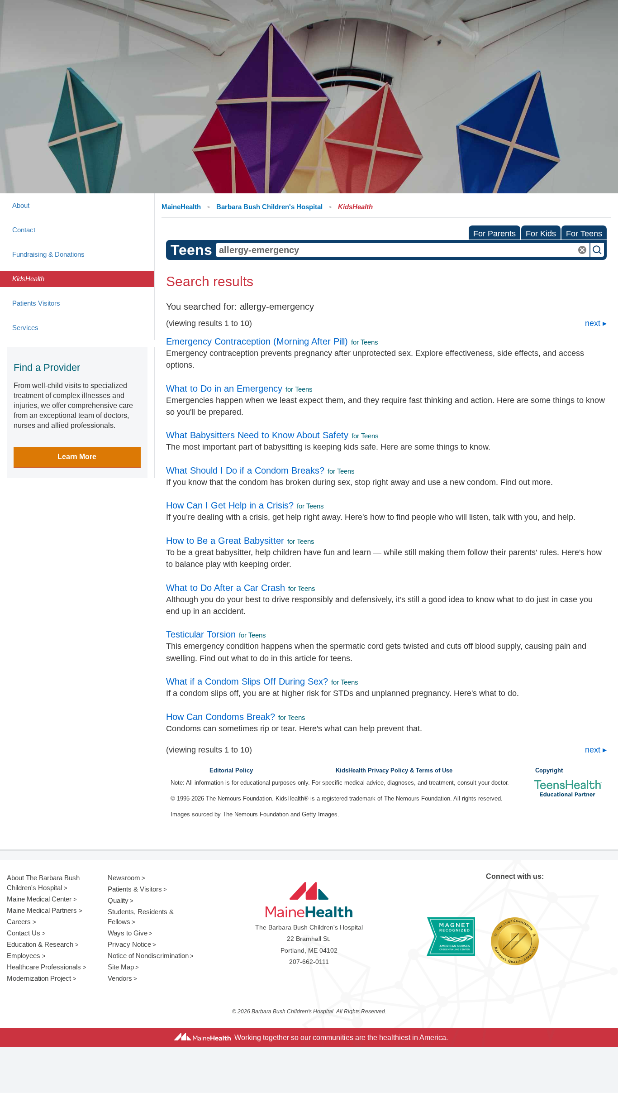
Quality (118, 900)
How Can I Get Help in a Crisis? (230, 505)
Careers (19, 921)
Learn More (76, 456)
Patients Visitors (36, 303)
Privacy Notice (129, 944)
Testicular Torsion (201, 634)
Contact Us (23, 933)
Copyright (549, 770)
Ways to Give (127, 933)
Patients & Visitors (135, 889)
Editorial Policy (231, 770)
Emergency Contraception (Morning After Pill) (257, 341)
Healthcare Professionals (44, 967)
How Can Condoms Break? (220, 717)
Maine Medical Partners (42, 910)
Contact (23, 230)
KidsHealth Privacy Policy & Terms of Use (394, 770)
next (592, 323)
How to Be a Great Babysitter (225, 541)
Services (25, 327)
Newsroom (124, 878)
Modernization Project (39, 978)
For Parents (494, 233)
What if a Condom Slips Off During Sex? (247, 681)
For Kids (541, 233)
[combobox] (403, 250)
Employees (23, 955)
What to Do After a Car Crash (225, 588)
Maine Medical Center (39, 899)
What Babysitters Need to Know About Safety (257, 435)
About (20, 205)
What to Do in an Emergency (224, 388)
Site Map (121, 967)
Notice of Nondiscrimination (148, 955)
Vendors (120, 978)
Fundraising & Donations (48, 254)
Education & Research (40, 944)
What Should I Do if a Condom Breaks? (245, 470)
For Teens (584, 233)
